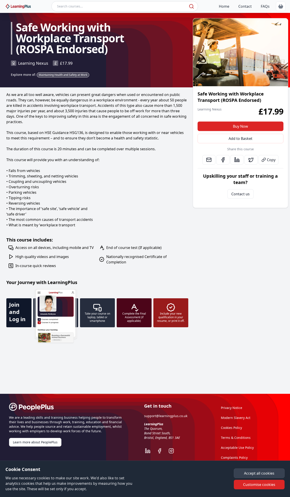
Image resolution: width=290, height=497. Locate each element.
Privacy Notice (231, 408)
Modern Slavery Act (235, 418)
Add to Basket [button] (240, 138)
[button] (259, 473)
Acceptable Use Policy (237, 447)
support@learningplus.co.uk (165, 416)
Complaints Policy (234, 457)
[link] (280, 6)
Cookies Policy (231, 427)
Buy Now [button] (240, 126)
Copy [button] (271, 159)
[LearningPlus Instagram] (173, 450)
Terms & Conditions (236, 437)
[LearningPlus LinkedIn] (150, 450)
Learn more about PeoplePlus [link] (35, 442)
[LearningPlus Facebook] (162, 450)
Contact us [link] (240, 193)
